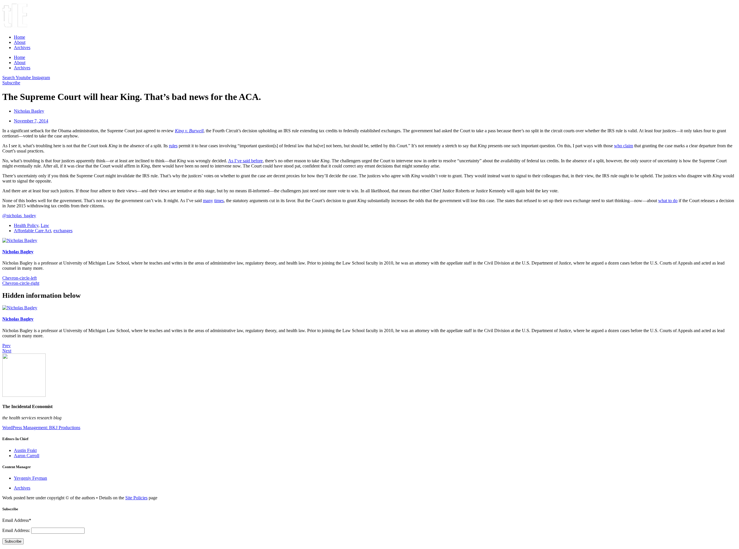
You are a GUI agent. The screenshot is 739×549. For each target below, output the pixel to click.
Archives (22, 47)
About (19, 42)
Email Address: (16, 530)
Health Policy (26, 225)
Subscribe (13, 541)
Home (19, 37)
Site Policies (136, 497)
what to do (668, 200)
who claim (623, 145)
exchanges (62, 230)
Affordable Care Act (32, 230)
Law (45, 225)
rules (173, 145)
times (219, 200)
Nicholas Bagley (17, 251)
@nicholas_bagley (19, 215)
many (208, 200)
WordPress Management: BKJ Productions (41, 427)
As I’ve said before (245, 160)
